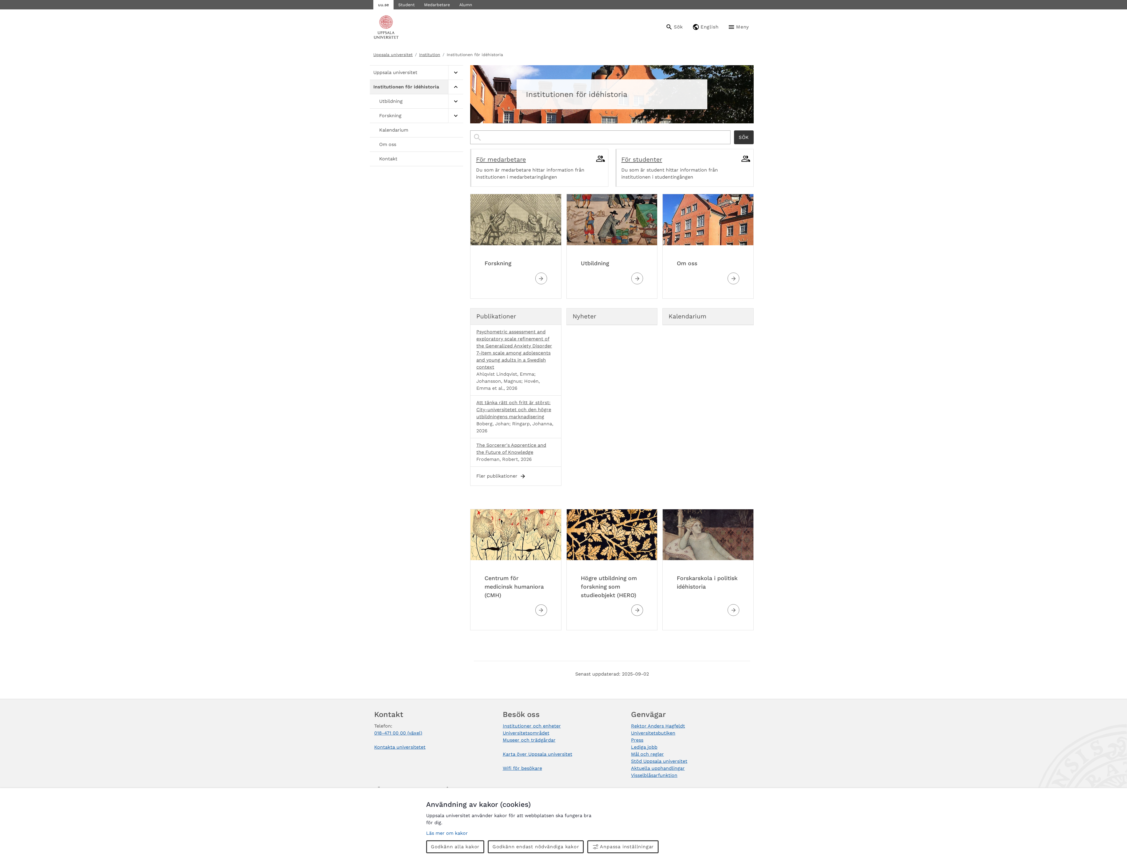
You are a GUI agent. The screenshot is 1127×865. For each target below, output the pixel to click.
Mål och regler (647, 754)
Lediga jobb (644, 747)
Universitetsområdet (526, 733)
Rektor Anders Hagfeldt (658, 726)
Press (637, 740)
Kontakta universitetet (400, 747)
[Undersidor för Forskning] (455, 116)
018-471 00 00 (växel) (398, 733)
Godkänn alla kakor (455, 846)
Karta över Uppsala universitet (537, 754)
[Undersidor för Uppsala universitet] (455, 72)
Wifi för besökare (522, 768)
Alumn (465, 4)
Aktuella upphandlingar (658, 768)
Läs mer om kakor (447, 833)
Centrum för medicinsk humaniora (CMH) (514, 587)
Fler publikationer (496, 476)
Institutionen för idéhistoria (406, 87)
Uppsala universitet (393, 54)
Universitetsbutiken (653, 733)
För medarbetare (501, 159)
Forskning (390, 115)
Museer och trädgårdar (529, 740)
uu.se (383, 4)
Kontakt (388, 159)
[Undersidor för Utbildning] (455, 101)
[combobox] (600, 137)
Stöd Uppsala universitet (659, 761)
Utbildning (391, 101)
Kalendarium (393, 130)
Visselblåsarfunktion (654, 775)
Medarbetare (437, 4)
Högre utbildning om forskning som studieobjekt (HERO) (609, 587)
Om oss (387, 144)
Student (406, 4)
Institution (429, 54)
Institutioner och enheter (532, 726)
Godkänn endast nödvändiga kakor (535, 846)
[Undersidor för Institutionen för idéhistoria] (455, 87)
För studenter (641, 159)
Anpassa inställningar (627, 846)
